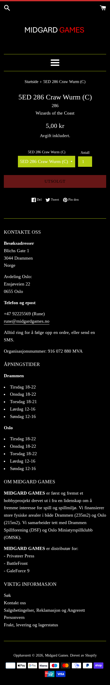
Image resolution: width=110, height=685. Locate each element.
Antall (85, 152)
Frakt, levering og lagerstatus (31, 624)
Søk (7, 595)
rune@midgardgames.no (26, 321)
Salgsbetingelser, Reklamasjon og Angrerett (44, 610)
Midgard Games (56, 655)
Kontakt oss (15, 602)
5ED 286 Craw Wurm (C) (46, 152)
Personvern (14, 617)
